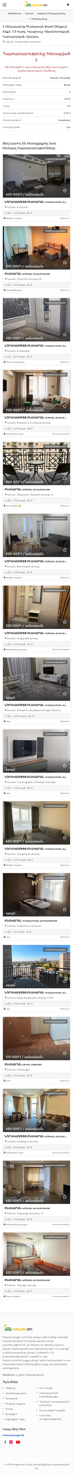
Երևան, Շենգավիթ (18, 350)
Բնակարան (27, 274)
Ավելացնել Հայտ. (15, 1419)
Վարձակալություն (15, 1393)
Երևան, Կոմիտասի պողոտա (23, 925)
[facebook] (5, 1442)
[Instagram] (11, 1442)
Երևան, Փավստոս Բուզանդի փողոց (28, 422)
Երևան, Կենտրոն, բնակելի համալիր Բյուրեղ (33, 710)
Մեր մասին (46, 1388)
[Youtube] (18, 1442)
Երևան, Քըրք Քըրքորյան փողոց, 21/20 (29, 997)
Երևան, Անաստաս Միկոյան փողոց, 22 (29, 494)
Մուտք (9, 1408)
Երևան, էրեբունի (17, 207)
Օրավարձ (11, 1398)
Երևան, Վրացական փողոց (22, 854)
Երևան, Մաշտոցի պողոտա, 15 (24, 1213)
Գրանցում (11, 1414)
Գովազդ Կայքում (15, 1403)
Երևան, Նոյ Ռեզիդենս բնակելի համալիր (31, 782)
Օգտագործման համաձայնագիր (48, 1395)
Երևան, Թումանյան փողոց (22, 566)
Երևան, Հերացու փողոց (21, 1285)
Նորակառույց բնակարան (38, 417)
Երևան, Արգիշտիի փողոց (22, 638)
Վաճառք (10, 1388)
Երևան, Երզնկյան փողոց (21, 1141)
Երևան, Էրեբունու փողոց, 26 (23, 279)
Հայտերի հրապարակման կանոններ (54, 1403)
